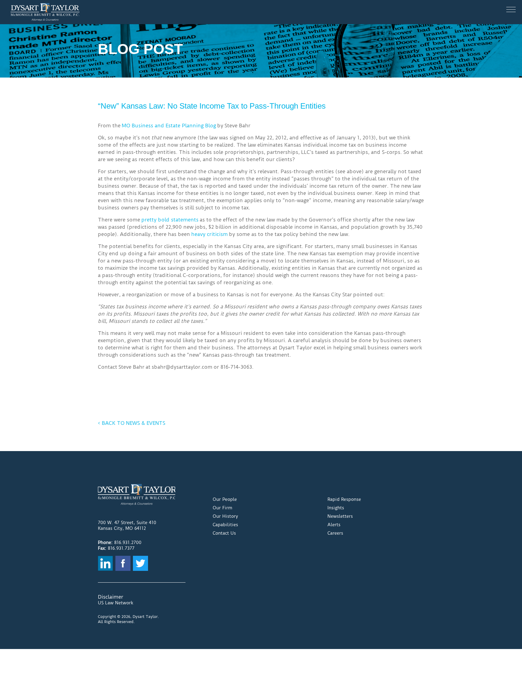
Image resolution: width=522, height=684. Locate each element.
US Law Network (115, 603)
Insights (335, 508)
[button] (511, 9)
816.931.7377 (121, 548)
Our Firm (222, 508)
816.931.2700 (127, 542)
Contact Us (224, 533)
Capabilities (225, 524)
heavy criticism (209, 234)
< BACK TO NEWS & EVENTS (131, 423)
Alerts (333, 524)
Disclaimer (110, 597)
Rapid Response (344, 499)
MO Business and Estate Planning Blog (169, 125)
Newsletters (340, 516)
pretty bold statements (169, 220)
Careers (335, 533)
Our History (225, 516)
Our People (225, 499)
